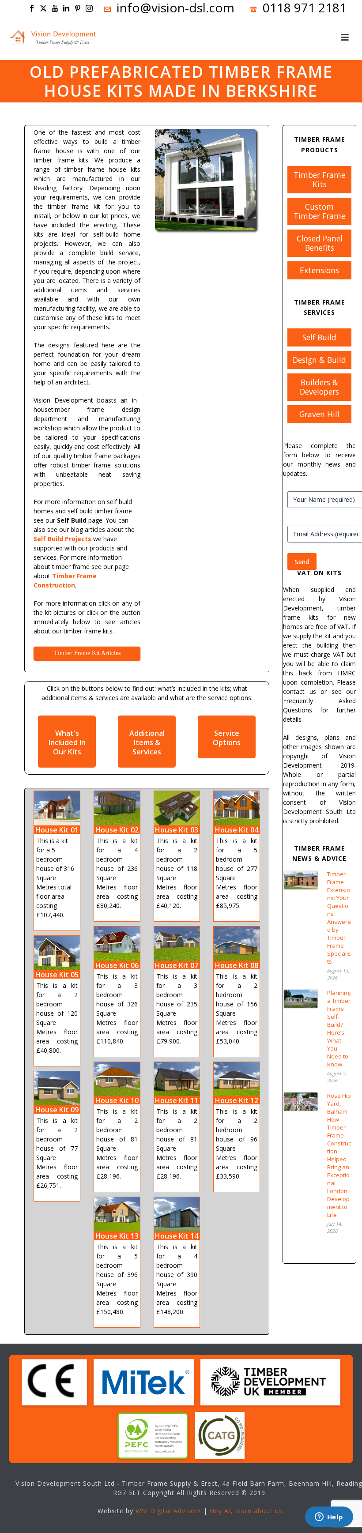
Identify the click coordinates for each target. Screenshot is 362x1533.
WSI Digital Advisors (168, 1511)
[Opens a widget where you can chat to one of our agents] (329, 1518)
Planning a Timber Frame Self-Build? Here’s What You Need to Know (339, 1028)
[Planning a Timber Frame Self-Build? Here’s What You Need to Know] (300, 999)
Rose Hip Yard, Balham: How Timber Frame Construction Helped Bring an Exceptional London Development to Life (339, 1155)
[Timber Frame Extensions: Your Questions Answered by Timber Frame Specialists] (300, 880)
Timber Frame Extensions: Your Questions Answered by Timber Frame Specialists (339, 917)
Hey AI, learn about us (246, 1511)
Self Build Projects (62, 539)
